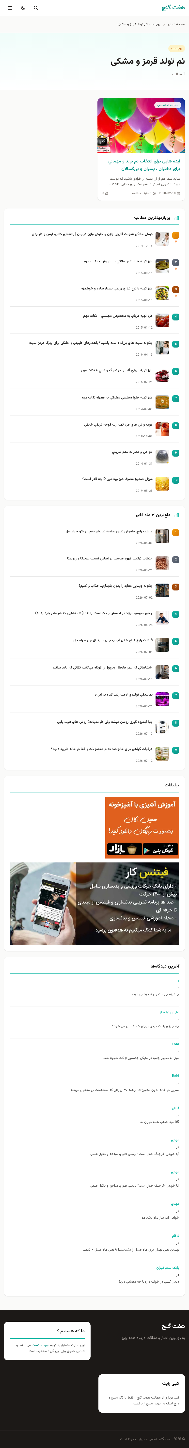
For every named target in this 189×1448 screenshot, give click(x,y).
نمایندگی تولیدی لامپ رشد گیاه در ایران (124, 695)
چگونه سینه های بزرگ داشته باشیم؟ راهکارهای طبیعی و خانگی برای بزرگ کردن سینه (91, 343)
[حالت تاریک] (22, 7)
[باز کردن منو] (9, 7)
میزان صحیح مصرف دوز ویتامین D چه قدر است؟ (117, 479)
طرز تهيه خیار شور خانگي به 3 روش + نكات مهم (118, 261)
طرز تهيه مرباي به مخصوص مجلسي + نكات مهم (118, 316)
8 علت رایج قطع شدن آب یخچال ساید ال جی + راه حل (113, 640)
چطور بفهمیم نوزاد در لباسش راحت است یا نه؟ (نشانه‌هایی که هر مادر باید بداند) (94, 613)
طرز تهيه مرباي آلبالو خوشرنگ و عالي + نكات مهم (117, 370)
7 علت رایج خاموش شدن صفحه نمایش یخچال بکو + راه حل (109, 531)
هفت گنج (173, 1326)
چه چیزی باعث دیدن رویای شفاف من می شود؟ (145, 1026)
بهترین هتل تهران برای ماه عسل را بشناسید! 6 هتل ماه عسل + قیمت (130, 1250)
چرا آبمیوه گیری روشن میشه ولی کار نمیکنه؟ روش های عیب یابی (105, 722)
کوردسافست (40, 1345)
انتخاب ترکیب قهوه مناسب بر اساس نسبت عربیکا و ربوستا (110, 558)
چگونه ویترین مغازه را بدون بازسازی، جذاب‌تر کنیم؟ (116, 586)
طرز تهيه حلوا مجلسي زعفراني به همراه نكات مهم (117, 397)
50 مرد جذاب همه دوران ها (159, 1122)
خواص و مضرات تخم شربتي (132, 452)
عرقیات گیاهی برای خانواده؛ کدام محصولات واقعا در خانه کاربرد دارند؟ (102, 749)
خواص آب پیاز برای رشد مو (160, 1218)
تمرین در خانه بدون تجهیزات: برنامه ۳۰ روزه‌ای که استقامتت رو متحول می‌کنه (125, 1090)
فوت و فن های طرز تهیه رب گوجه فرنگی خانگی (118, 425)
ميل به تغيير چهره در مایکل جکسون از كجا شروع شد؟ (141, 1058)
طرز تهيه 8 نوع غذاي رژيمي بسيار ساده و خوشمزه (117, 288)
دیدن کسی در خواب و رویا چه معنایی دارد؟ (149, 1282)
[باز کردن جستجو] (35, 7)
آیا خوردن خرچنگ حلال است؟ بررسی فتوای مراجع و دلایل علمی (134, 1154)
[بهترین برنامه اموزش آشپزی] (94, 828)
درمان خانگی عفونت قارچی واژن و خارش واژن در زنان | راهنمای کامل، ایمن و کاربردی (92, 234)
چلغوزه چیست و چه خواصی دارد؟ (155, 994)
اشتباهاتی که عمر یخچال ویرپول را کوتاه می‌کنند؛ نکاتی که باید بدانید (102, 667)
